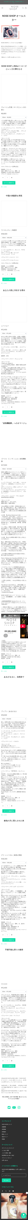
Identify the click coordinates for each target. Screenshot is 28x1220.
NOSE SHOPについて (7, 1124)
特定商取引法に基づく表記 (8, 1155)
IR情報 (3, 1139)
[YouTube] (13, 1191)
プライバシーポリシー (7, 1157)
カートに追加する (9, 667)
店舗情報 (4, 1126)
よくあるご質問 (5, 1150)
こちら (3, 598)
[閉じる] (27, 1193)
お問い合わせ (5, 1160)
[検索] (23, 8)
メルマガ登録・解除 (6, 1153)
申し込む (6, 1180)
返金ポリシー (5, 1136)
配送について (5, 1134)
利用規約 (4, 1131)
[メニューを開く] (2, 7)
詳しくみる (4, 671)
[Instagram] (9, 1191)
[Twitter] (6, 1191)
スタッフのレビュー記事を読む (10, 166)
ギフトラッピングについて (8, 1148)
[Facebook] (2, 1191)
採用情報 (4, 1129)
